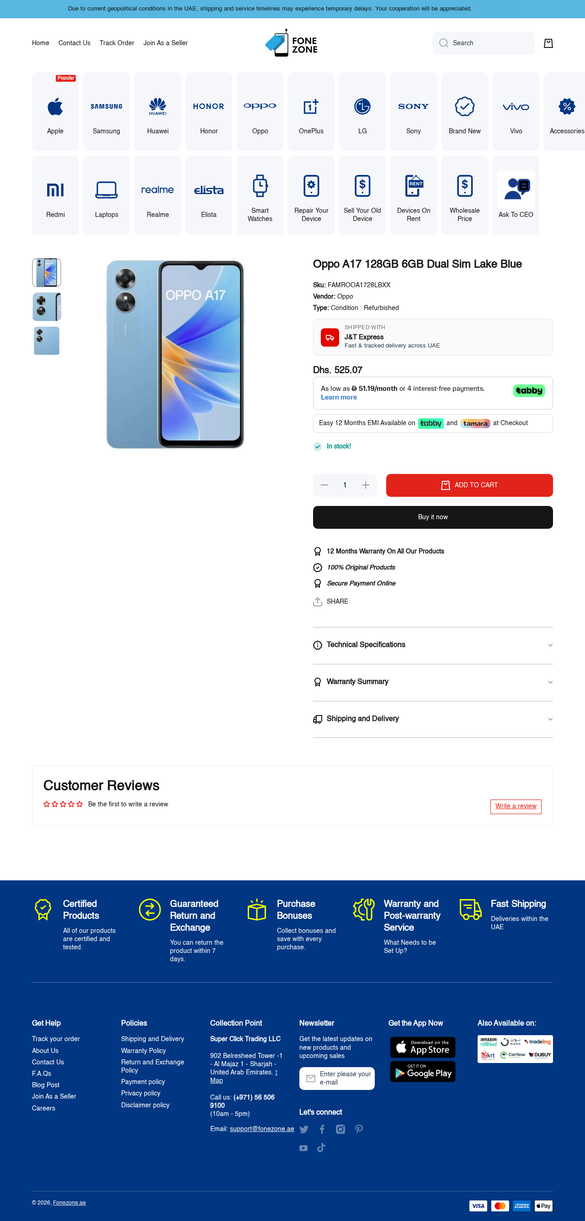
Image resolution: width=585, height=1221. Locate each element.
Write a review (516, 806)
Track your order (56, 1039)
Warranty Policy (143, 1051)
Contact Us (48, 1062)
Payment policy (143, 1082)
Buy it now (433, 517)
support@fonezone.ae (262, 1129)
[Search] (440, 43)
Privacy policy (140, 1093)
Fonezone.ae (69, 1203)
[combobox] (483, 43)
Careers (43, 1108)
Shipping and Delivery (152, 1039)
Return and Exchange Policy (152, 1066)
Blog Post (45, 1085)
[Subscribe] (363, 1078)
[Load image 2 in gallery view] (46, 306)
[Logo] (292, 43)
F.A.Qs (41, 1074)
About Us (45, 1051)
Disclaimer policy (145, 1105)
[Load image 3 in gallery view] (46, 340)
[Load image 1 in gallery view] (46, 272)
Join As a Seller (54, 1097)
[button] (548, 43)
